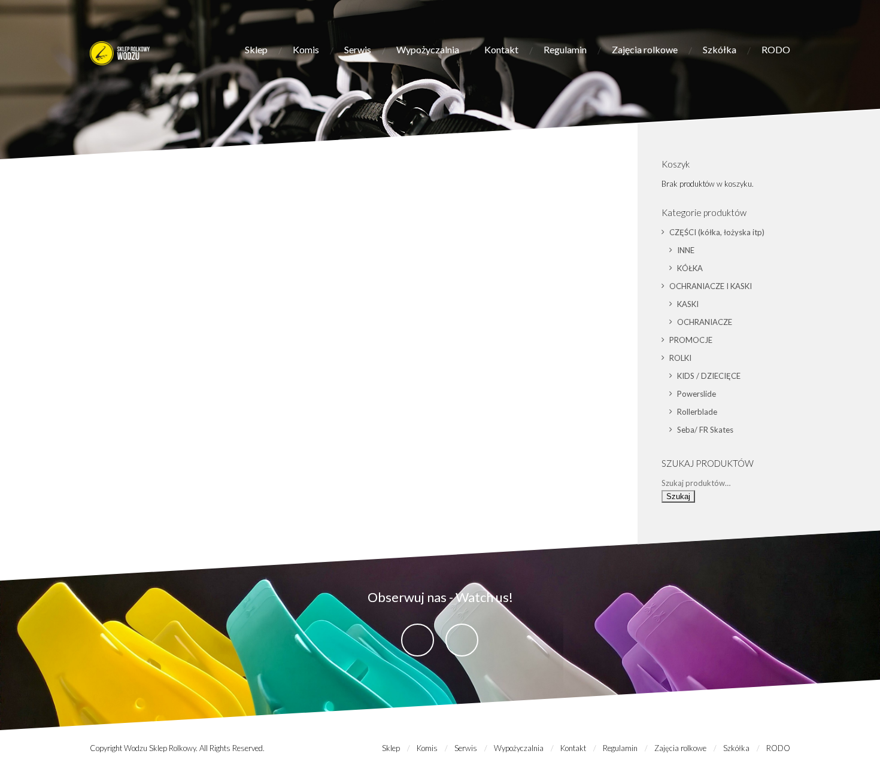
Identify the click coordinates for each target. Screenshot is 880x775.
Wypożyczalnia (427, 49)
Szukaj (678, 496)
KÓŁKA (690, 268)
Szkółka (719, 49)
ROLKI (680, 358)
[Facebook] (417, 640)
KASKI (688, 304)
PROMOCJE (690, 340)
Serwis (357, 49)
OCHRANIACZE (704, 322)
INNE (685, 250)
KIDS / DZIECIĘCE (709, 376)
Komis (306, 49)
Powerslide (696, 394)
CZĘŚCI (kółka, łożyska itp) (716, 232)
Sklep (256, 49)
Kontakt (501, 49)
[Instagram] (461, 640)
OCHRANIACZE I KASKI (710, 286)
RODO (775, 49)
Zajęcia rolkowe (645, 49)
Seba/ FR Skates (705, 429)
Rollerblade (697, 412)
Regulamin (565, 49)
